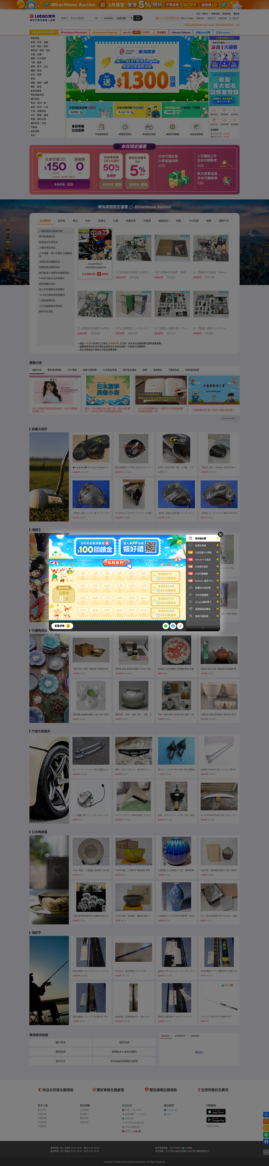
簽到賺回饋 (200, 538)
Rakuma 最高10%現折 (203, 580)
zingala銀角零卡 (203, 601)
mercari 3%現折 (200, 559)
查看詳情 (59, 626)
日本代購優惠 (198, 573)
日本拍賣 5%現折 (200, 552)
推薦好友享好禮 (202, 587)
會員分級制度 (201, 616)
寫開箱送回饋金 (202, 608)
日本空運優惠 (201, 594)
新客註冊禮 (200, 545)
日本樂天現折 (198, 566)
